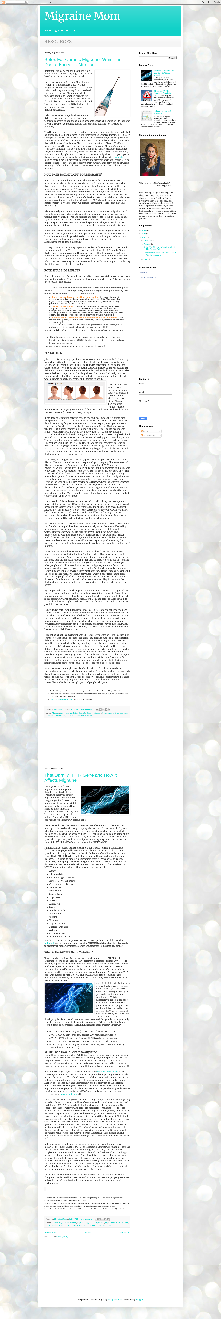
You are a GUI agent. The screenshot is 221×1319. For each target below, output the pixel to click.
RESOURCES (58, 41)
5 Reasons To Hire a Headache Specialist (163, 92)
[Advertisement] (87, 743)
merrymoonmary (115, 1299)
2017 (144, 234)
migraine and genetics (95, 1223)
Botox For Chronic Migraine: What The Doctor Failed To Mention (82, 62)
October (147, 240)
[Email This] (97, 709)
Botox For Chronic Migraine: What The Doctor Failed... (159, 248)
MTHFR (125, 1223)
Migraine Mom (82, 16)
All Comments (149, 435)
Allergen (55, 713)
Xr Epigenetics (83, 1225)
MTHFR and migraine (55, 1225)
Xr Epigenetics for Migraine (101, 1225)
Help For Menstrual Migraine (162, 112)
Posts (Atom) (62, 1237)
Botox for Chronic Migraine (90, 713)
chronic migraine (59, 1223)
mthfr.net (49, 943)
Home (88, 1232)
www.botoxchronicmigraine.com (62, 699)
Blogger (139, 1299)
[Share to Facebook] (105, 709)
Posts (145, 431)
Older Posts (124, 1232)
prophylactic (120, 157)
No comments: (87, 709)
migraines (67, 715)
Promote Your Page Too (147, 277)
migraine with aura (68, 1094)
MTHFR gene (70, 1225)
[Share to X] (102, 709)
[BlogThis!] (100, 709)
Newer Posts (51, 1232)
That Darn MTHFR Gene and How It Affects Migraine (165, 73)
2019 (144, 230)
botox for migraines (110, 713)
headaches (57, 715)
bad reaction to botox (69, 713)
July (146, 259)
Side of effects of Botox (82, 715)
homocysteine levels (107, 1072)
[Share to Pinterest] (108, 709)
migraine (81, 1223)
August (147, 244)
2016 (144, 237)
